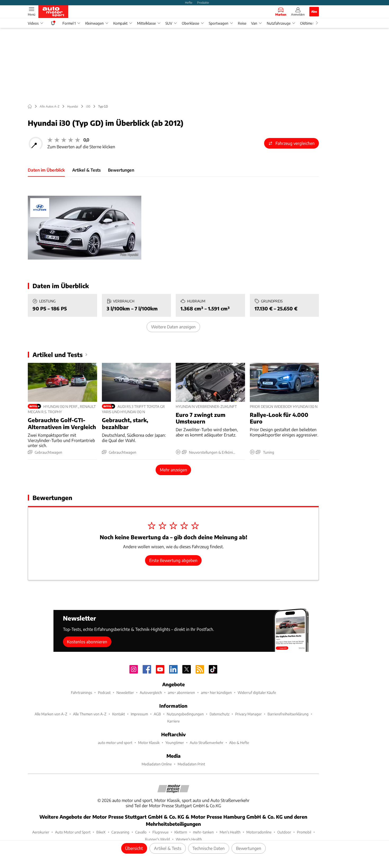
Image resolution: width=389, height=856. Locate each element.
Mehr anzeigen (173, 469)
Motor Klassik (149, 742)
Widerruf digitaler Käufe (257, 692)
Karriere (173, 721)
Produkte (203, 2)
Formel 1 (69, 23)
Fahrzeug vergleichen (295, 143)
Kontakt (118, 714)
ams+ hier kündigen (216, 692)
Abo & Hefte (239, 742)
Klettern (180, 832)
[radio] (50, 139)
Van (254, 23)
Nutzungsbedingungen (185, 714)
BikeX (101, 832)
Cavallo (141, 832)
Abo (314, 11)
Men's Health (230, 832)
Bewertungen (248, 848)
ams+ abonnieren (181, 692)
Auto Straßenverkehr (206, 742)
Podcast (104, 692)
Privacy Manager (248, 714)
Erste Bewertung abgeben (173, 560)
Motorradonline (259, 832)
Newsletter (125, 692)
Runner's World (157, 839)
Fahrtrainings (81, 692)
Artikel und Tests (58, 354)
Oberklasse (190, 23)
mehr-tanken (203, 832)
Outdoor (284, 832)
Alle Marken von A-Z (51, 714)
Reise (242, 23)
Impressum (139, 714)
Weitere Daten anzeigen (173, 326)
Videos (33, 23)
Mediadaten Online (157, 764)
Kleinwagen (94, 23)
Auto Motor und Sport (73, 832)
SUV (168, 23)
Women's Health (189, 839)
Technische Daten (208, 848)
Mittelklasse (146, 23)
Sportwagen (218, 23)
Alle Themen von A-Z (89, 714)
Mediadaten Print (191, 764)
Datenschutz (219, 714)
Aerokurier (40, 832)
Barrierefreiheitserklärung (288, 714)
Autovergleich (151, 692)
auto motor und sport (115, 742)
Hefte (188, 2)
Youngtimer (174, 742)
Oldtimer (307, 23)
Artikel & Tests (167, 848)
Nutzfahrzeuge (279, 23)
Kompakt (120, 23)
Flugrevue (160, 832)
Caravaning (120, 832)
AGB (157, 714)
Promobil (304, 832)
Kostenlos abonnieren (87, 641)
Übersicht (134, 848)
